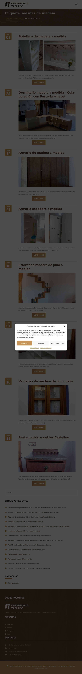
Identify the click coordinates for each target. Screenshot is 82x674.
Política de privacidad (45, 348)
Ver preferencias (57, 343)
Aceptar (24, 343)
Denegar (41, 343)
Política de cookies (34, 348)
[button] (64, 326)
